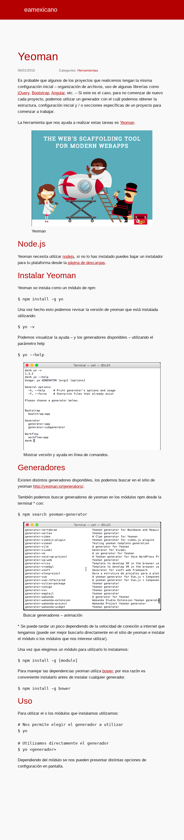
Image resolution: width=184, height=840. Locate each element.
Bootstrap (40, 93)
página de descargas (86, 262)
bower (107, 671)
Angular (58, 93)
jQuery (23, 93)
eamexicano (40, 9)
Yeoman (127, 122)
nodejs (68, 256)
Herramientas (87, 70)
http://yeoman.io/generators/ (58, 486)
